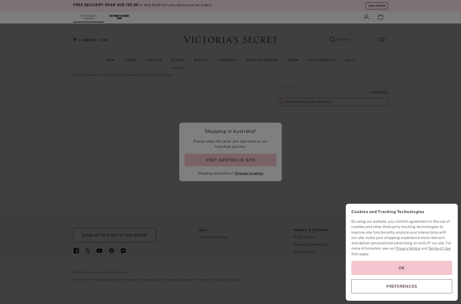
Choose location (249, 173)
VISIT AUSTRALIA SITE (230, 160)
